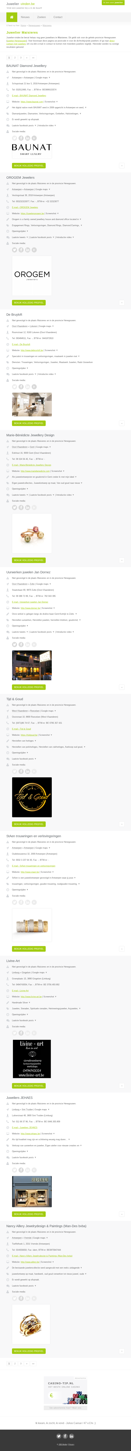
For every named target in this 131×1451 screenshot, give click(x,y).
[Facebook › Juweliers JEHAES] (21, 1170)
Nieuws (25, 17)
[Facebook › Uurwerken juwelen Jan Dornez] (21, 644)
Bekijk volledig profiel (29, 165)
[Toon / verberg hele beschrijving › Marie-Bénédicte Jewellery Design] (65, 477)
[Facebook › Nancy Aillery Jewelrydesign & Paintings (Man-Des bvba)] (21, 1298)
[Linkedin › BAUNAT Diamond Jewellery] (27, 138)
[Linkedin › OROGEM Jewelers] (27, 249)
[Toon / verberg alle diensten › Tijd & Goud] (65, 747)
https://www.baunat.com (32, 102)
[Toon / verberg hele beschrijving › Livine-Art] (65, 1002)
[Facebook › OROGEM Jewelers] (21, 249)
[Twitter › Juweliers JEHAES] (14, 1170)
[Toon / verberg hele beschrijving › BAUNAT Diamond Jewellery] (65, 107)
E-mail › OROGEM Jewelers (25, 207)
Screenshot (51, 102)
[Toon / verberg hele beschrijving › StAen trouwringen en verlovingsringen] (65, 877)
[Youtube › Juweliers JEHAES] (34, 1170)
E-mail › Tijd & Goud (21, 729)
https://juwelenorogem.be (32, 213)
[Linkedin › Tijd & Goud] (27, 771)
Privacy (71, 1444)
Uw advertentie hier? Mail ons (65, 1408)
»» (33, 57)
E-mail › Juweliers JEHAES (24, 1127)
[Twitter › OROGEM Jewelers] (14, 249)
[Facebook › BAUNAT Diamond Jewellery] (21, 138)
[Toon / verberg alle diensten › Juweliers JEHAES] (65, 1145)
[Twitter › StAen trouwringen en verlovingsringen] (14, 902)
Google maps (42, 77)
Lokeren (33, 326)
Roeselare (34, 711)
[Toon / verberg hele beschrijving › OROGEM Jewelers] (65, 219)
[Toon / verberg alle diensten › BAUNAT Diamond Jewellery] (65, 113)
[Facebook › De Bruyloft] (21, 386)
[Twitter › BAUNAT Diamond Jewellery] (14, 138)
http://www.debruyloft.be (32, 350)
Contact (58, 17)
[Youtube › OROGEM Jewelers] (34, 249)
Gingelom (26, 972)
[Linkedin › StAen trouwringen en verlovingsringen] (27, 902)
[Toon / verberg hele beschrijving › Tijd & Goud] (65, 740)
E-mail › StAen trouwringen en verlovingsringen (33, 866)
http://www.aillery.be (30, 1262)
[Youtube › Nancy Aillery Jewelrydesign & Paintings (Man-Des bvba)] (34, 1298)
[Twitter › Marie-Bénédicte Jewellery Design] (14, 507)
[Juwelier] (11, 17)
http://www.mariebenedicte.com (35, 471)
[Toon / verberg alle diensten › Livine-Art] (65, 1008)
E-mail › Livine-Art (20, 990)
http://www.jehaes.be (30, 1133)
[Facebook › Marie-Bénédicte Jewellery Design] (21, 507)
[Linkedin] (71, 1436)
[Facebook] (65, 1436)
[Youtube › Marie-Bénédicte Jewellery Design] (34, 507)
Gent (32, 447)
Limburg (15, 972)
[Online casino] (68, 1378)
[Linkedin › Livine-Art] (27, 1033)
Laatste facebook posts (24, 125)
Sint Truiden (27, 1109)
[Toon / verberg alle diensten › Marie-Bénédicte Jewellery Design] (65, 483)
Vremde (27, 1238)
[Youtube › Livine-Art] (34, 1033)
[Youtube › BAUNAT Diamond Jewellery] (34, 138)
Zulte (32, 584)
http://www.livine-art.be (31, 996)
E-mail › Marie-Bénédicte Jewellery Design (31, 465)
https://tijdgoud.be (29, 735)
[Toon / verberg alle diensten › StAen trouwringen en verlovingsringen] (65, 884)
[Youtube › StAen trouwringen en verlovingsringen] (34, 902)
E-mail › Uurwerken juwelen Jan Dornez (30, 602)
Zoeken (41, 17)
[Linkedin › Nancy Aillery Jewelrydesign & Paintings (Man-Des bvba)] (27, 1298)
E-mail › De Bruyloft (21, 344)
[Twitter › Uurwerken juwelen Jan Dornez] (14, 644)
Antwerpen (17, 77)
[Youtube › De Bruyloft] (34, 386)
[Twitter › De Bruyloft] (14, 386)
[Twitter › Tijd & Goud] (14, 771)
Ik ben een (113, 2)
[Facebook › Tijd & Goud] (21, 771)
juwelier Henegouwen (16, 41)
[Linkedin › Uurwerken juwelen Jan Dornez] (27, 644)
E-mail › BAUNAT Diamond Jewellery (29, 95)
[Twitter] (58, 1436)
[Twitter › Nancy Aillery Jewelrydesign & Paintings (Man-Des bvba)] (14, 1298)
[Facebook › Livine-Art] (21, 1033)
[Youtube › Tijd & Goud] (34, 771)
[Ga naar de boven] (122, 165)
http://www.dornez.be (30, 608)
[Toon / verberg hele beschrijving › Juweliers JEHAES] (65, 1139)
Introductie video (47, 125)
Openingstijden (20, 231)
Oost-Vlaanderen (19, 326)
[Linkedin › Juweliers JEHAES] (27, 1170)
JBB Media (63, 1444)
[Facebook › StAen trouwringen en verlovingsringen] (21, 902)
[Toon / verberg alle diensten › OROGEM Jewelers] (65, 225)
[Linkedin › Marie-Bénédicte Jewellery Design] (27, 507)
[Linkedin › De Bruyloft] (27, 386)
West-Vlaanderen (20, 711)
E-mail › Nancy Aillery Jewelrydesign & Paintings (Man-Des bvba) (42, 1256)
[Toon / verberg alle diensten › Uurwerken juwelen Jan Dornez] (65, 620)
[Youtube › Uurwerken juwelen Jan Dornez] (34, 644)
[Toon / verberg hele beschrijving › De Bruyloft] (65, 356)
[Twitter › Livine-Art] (14, 1033)
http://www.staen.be (30, 872)
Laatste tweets (20, 237)
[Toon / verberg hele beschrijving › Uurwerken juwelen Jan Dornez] (65, 614)
